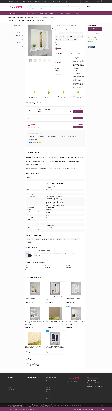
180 (68, 39)
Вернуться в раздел (16, 25)
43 (60, 33)
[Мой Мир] (92, 47)
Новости (65, 1)
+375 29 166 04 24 (54, 5)
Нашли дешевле (92, 37)
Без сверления (30, 239)
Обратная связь (13, 409)
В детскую (38, 239)
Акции (28, 385)
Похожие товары (17, 39)
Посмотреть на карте (71, 383)
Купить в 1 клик (95, 33)
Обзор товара (17, 28)
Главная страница (37, 255)
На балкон (59, 239)
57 (70, 33)
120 (78, 36)
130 (82, 36)
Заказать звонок (77, 5)
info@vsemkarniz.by (95, 380)
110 (74, 36)
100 (71, 36)
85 (63, 36)
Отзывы (17, 1)
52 (67, 33)
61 (74, 33)
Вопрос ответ (37, 1)
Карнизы (47, 265)
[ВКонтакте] (88, 47)
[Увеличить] (40, 40)
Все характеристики (75, 53)
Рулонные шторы (69, 265)
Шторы (26, 267)
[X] (94, 47)
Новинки (29, 380)
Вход (29, 5)
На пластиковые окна (75, 239)
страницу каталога (48, 253)
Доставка (29, 1)
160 (64, 39)
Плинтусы (27, 269)
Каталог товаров (17, 13)
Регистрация (34, 5)
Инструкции (51, 1)
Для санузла (51, 239)
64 (77, 33)
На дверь (66, 239)
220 (75, 39)
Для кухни (44, 239)
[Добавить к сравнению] (52, 28)
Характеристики (17, 35)
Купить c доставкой (78, 111)
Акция (26, 265)
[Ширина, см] (32, 217)
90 (67, 36)
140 (57, 39)
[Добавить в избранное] (52, 26)
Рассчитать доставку (93, 39)
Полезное (44, 1)
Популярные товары (31, 382)
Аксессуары (18, 42)
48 (63, 33)
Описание (18, 32)
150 (60, 39)
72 (56, 36)
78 (60, 36)
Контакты (59, 1)
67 (81, 33)
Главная (11, 1)
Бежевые (29, 242)
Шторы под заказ (48, 267)
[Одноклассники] (90, 47)
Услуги (23, 1)
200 (71, 39)
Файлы (19, 46)
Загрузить (48, 212)
